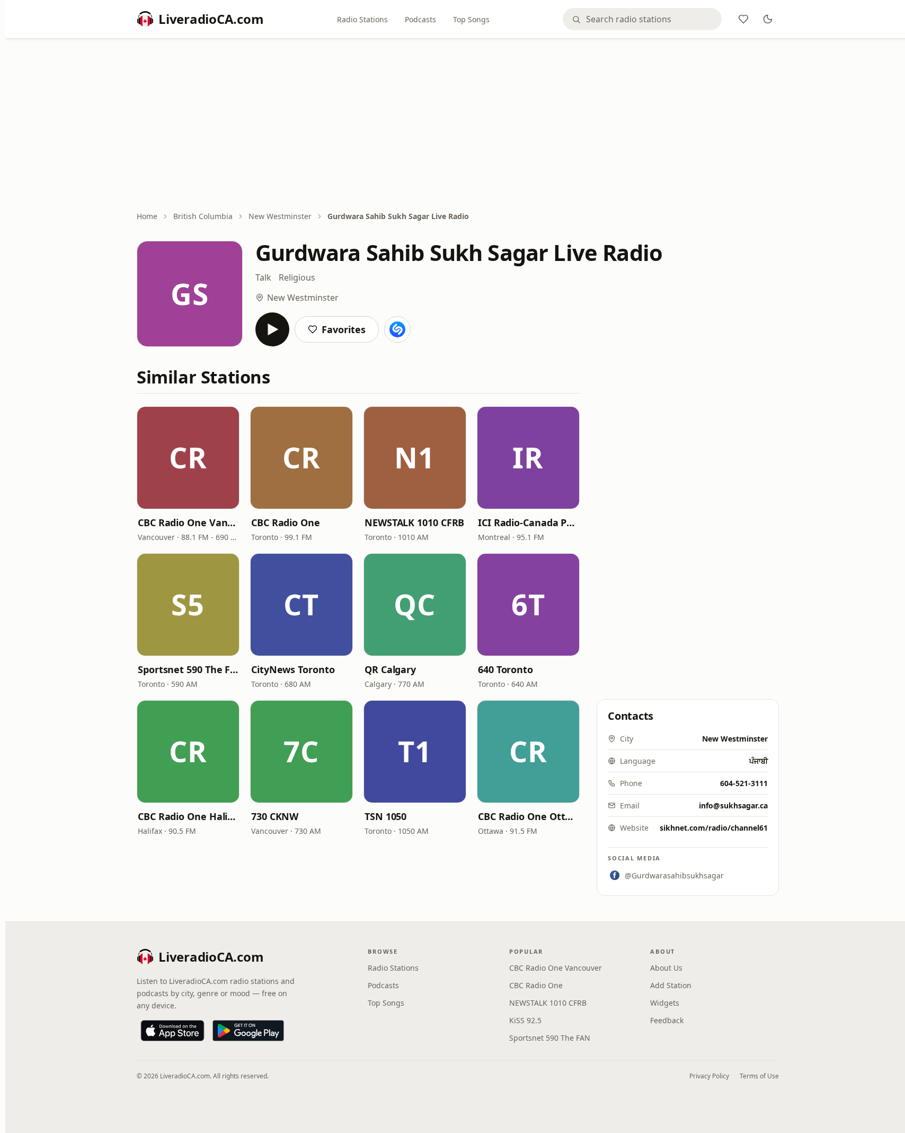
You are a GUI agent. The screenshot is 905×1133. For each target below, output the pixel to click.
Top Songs (471, 19)
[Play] (272, 329)
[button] (188, 457)
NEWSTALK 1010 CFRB (414, 522)
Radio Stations (362, 19)
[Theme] (768, 19)
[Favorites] (743, 19)
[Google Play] (248, 1030)
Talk (263, 277)
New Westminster (280, 216)
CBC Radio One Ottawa (528, 816)
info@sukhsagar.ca (733, 805)
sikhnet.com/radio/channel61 (714, 828)
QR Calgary (390, 669)
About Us (666, 968)
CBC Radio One (285, 522)
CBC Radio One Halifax (188, 816)
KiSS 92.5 (525, 1020)
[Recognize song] (397, 329)
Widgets (664, 1003)
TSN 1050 (385, 816)
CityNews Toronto (293, 669)
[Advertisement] (458, 125)
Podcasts (420, 19)
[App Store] (172, 1030)
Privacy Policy (709, 1075)
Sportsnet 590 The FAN (188, 669)
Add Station (670, 985)
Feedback (667, 1020)
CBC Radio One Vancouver (188, 522)
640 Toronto (505, 669)
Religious (297, 277)
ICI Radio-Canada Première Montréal (528, 522)
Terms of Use (759, 1075)
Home (147, 216)
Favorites (344, 329)
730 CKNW (274, 816)
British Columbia (203, 216)
